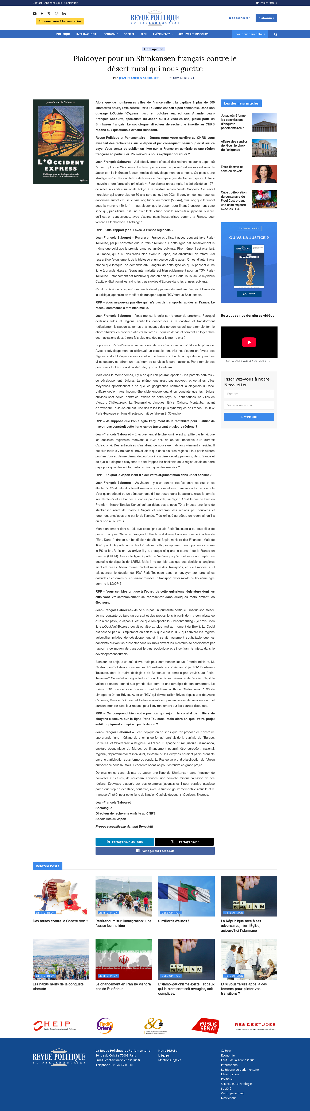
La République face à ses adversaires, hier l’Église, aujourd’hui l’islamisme (241, 926)
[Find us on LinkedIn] (64, 13)
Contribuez (71, 3)
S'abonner (266, 18)
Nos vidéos (228, 1098)
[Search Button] (275, 34)
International (87, 34)
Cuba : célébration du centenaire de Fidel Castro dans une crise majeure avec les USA (234, 200)
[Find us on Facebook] (42, 13)
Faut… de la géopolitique (238, 1060)
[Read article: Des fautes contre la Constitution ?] (61, 896)
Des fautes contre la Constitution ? (60, 921)
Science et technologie (236, 1084)
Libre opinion (153, 49)
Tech (143, 34)
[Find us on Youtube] (34, 13)
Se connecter (240, 18)
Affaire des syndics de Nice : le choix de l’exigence (234, 145)
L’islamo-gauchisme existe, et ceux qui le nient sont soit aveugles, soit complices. (186, 989)
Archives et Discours (193, 34)
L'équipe (164, 1055)
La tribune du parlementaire (240, 1069)
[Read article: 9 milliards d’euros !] (186, 896)
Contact (37, 3)
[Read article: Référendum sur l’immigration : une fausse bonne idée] (124, 896)
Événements (161, 34)
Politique (63, 34)
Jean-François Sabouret (139, 78)
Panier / (268, 3)
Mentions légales (169, 1060)
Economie (111, 34)
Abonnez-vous (53, 3)
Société (129, 34)
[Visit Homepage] (155, 18)
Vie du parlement (232, 1093)
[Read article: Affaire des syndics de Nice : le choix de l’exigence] (264, 148)
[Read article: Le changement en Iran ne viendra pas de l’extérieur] (124, 959)
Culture (226, 1050)
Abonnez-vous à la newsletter (60, 21)
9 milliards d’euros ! (173, 921)
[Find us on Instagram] (56, 13)
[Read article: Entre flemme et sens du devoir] (264, 174)
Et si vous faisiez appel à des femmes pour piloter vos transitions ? (244, 989)
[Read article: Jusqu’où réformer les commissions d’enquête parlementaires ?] (264, 122)
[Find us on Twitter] (49, 13)
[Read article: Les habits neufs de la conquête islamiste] (61, 959)
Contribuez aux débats (250, 34)
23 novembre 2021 (182, 78)
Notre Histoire (168, 1050)
